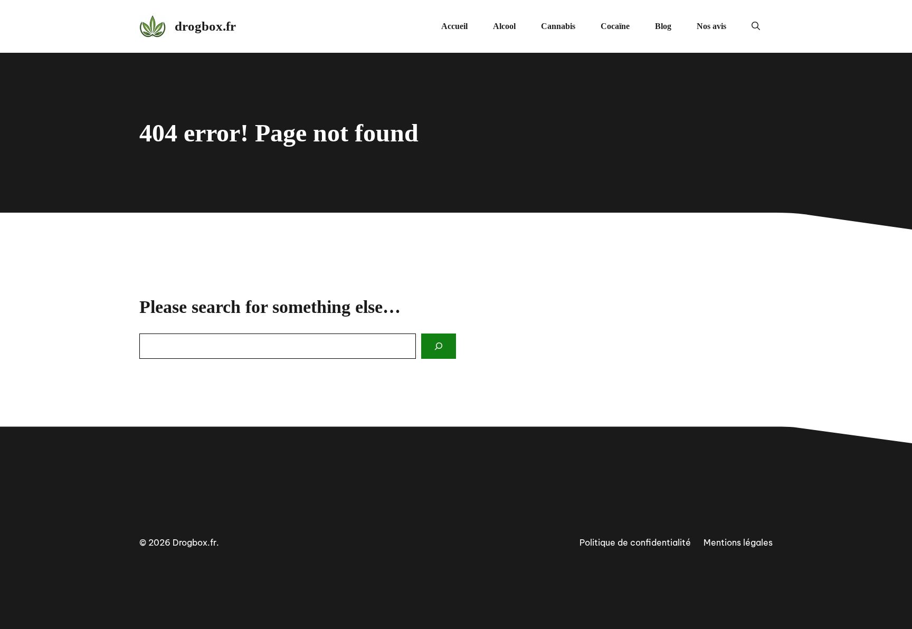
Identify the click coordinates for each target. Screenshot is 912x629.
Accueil (454, 26)
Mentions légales (738, 542)
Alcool (504, 26)
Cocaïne (615, 26)
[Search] (438, 346)
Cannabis (558, 26)
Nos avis (711, 26)
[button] (756, 26)
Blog (663, 26)
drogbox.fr (205, 26)
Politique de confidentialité (635, 542)
